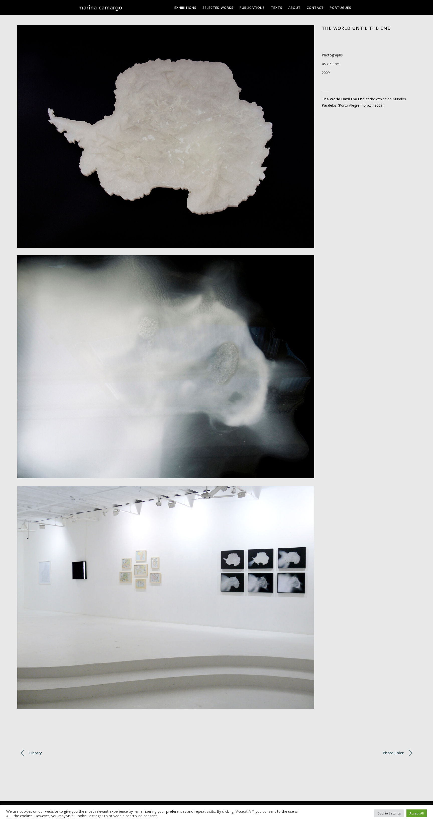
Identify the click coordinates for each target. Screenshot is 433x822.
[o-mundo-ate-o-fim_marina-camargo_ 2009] (165, 136)
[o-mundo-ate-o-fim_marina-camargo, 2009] (165, 366)
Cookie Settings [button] (389, 813)
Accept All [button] (416, 813)
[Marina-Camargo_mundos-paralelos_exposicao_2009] (165, 597)
